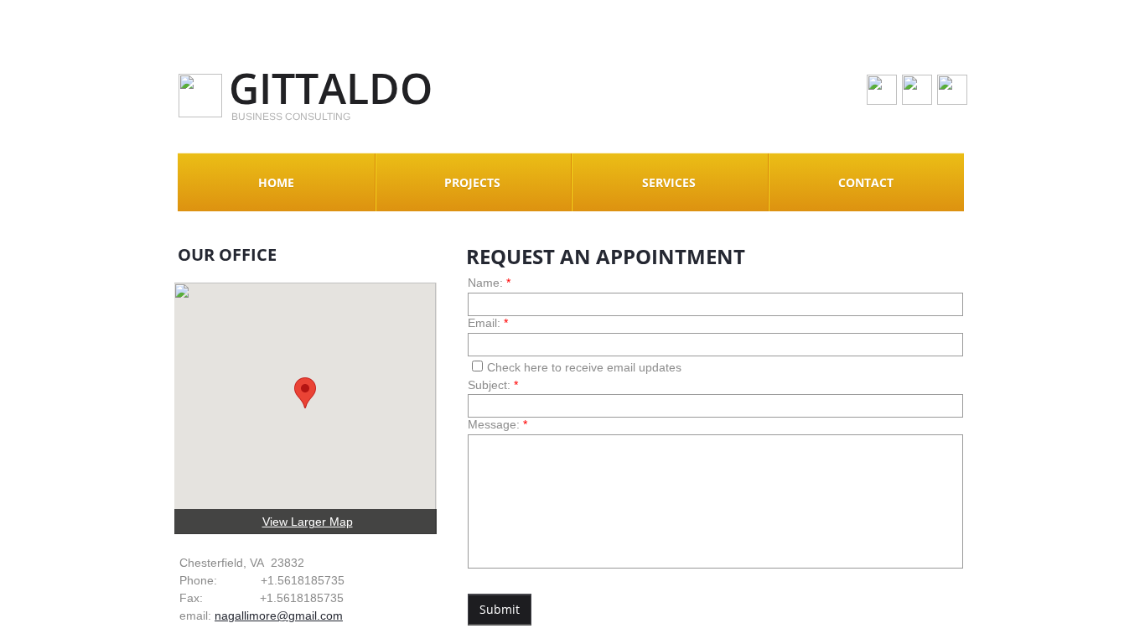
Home (276, 182)
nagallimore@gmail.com (279, 615)
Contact (866, 182)
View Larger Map (307, 521)
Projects (472, 182)
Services (669, 182)
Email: (488, 323)
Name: (489, 282)
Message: (497, 424)
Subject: (493, 385)
